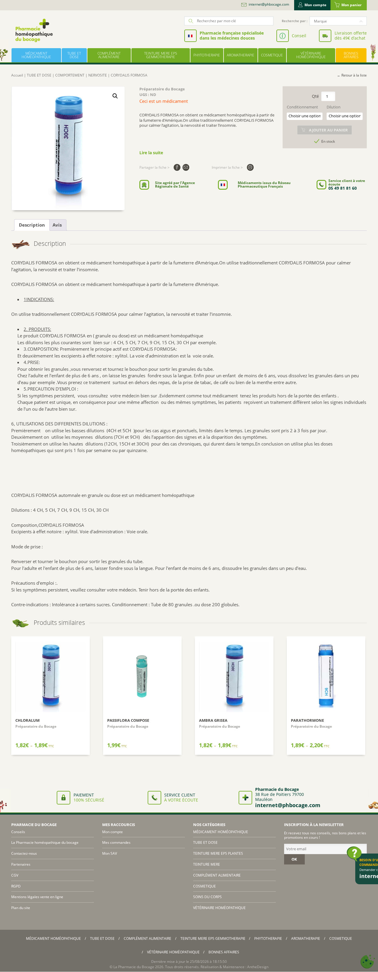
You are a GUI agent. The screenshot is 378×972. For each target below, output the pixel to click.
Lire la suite (151, 152)
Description (32, 225)
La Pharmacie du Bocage (133, 966)
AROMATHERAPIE (240, 55)
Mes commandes (116, 842)
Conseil (299, 35)
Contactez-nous (24, 853)
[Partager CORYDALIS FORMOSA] (177, 167)
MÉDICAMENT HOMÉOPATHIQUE (36, 55)
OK (294, 859)
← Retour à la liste (352, 75)
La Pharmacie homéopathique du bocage (45, 842)
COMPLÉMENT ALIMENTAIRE (108, 55)
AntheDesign (257, 966)
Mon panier (351, 4)
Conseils (18, 831)
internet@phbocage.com (269, 4)
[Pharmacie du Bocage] (33, 30)
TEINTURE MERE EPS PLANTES (218, 853)
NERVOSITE (97, 75)
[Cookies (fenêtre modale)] (367, 962)
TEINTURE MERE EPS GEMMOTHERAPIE (160, 55)
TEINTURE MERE (206, 864)
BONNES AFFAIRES (351, 55)
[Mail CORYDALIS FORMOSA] (186, 167)
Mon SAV (109, 853)
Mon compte (315, 4)
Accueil (17, 75)
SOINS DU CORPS (207, 896)
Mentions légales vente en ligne (37, 896)
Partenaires (20, 864)
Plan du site (20, 907)
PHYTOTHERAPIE (206, 55)
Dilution (333, 107)
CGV (14, 875)
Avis (57, 225)
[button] (115, 96)
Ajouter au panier (328, 130)
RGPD (16, 886)
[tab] (32, 225)
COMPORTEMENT (69, 75)
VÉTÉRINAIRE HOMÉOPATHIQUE (311, 55)
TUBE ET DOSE (74, 55)
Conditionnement (302, 107)
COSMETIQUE (272, 55)
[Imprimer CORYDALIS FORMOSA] (250, 167)
